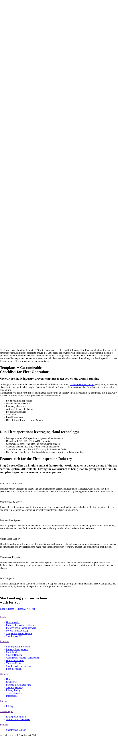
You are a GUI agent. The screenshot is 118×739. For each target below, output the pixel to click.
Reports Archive (27, 53)
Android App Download (18, 719)
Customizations (20, 32)
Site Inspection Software (18, 646)
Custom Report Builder (30, 40)
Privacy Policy (13, 690)
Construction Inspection (30, 138)
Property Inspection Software (20, 625)
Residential (18, 94)
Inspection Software (28, 9)
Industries (11, 87)
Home (9, 679)
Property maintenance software (21, 628)
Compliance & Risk (28, 116)
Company (5, 674)
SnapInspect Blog (14, 687)
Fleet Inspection (26, 164)
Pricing (9, 174)
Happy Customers (15, 177)
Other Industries (20, 150)
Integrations (24, 51)
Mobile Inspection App (30, 11)
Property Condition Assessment (28, 142)
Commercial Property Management (29, 131)
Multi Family (25, 105)
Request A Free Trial (25, 609)
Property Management (30, 102)
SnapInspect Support (29, 70)
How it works (25, 6)
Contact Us (24, 76)
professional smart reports (82, 384)
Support (4, 724)
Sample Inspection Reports (19, 633)
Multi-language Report (30, 48)
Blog (21, 68)
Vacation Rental (26, 110)
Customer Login (8, 182)
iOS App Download (16, 716)
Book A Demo (7, 199)
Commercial (18, 122)
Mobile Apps (6, 711)
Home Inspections (28, 113)
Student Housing (27, 107)
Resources (18, 60)
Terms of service (14, 693)
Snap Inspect (29, 259)
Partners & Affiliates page (18, 684)
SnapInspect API (27, 73)
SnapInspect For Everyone (27, 159)
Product (4, 617)
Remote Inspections (28, 14)
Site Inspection (26, 135)
